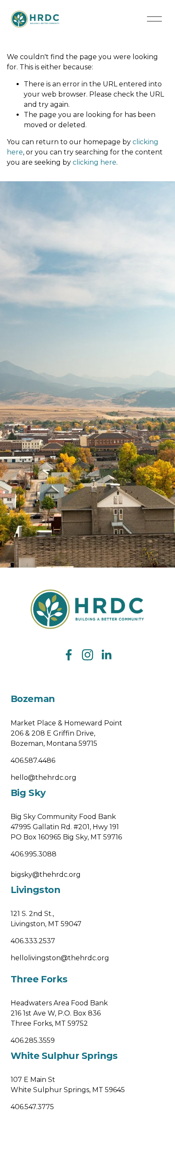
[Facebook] (69, 655)
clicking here (94, 162)
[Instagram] (87, 655)
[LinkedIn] (106, 655)
